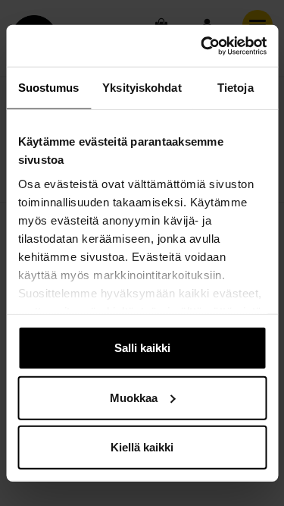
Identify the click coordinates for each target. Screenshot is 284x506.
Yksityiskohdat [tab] (141, 87)
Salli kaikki (142, 347)
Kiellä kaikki (142, 447)
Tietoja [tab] (235, 87)
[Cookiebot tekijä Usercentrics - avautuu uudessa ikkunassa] (202, 45)
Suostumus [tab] (49, 87)
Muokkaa (134, 397)
